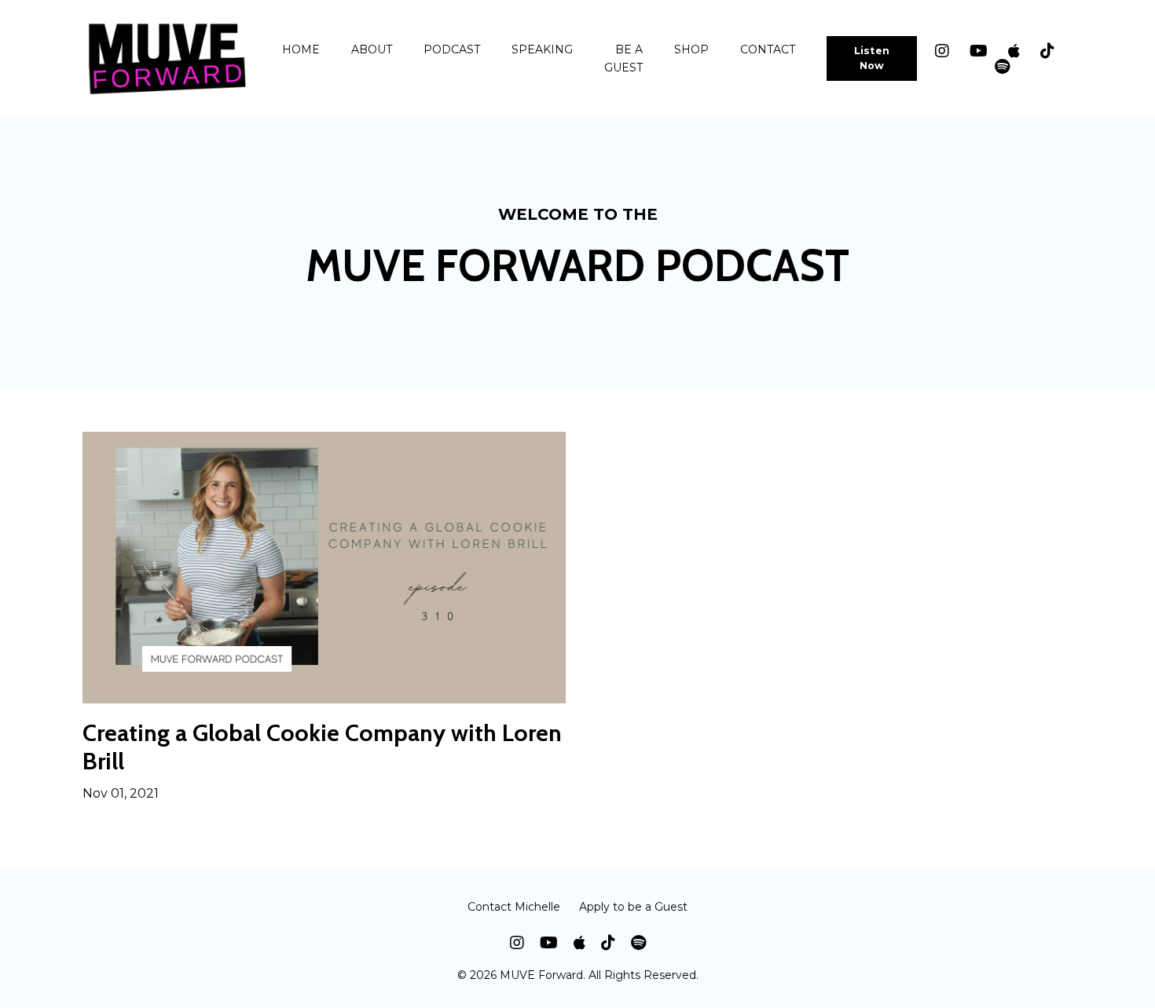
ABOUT (371, 49)
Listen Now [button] (872, 58)
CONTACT (767, 49)
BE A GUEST (623, 58)
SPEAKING (542, 49)
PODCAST (452, 49)
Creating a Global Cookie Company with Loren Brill (322, 747)
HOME (301, 49)
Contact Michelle (514, 907)
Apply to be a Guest (633, 907)
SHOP (691, 49)
